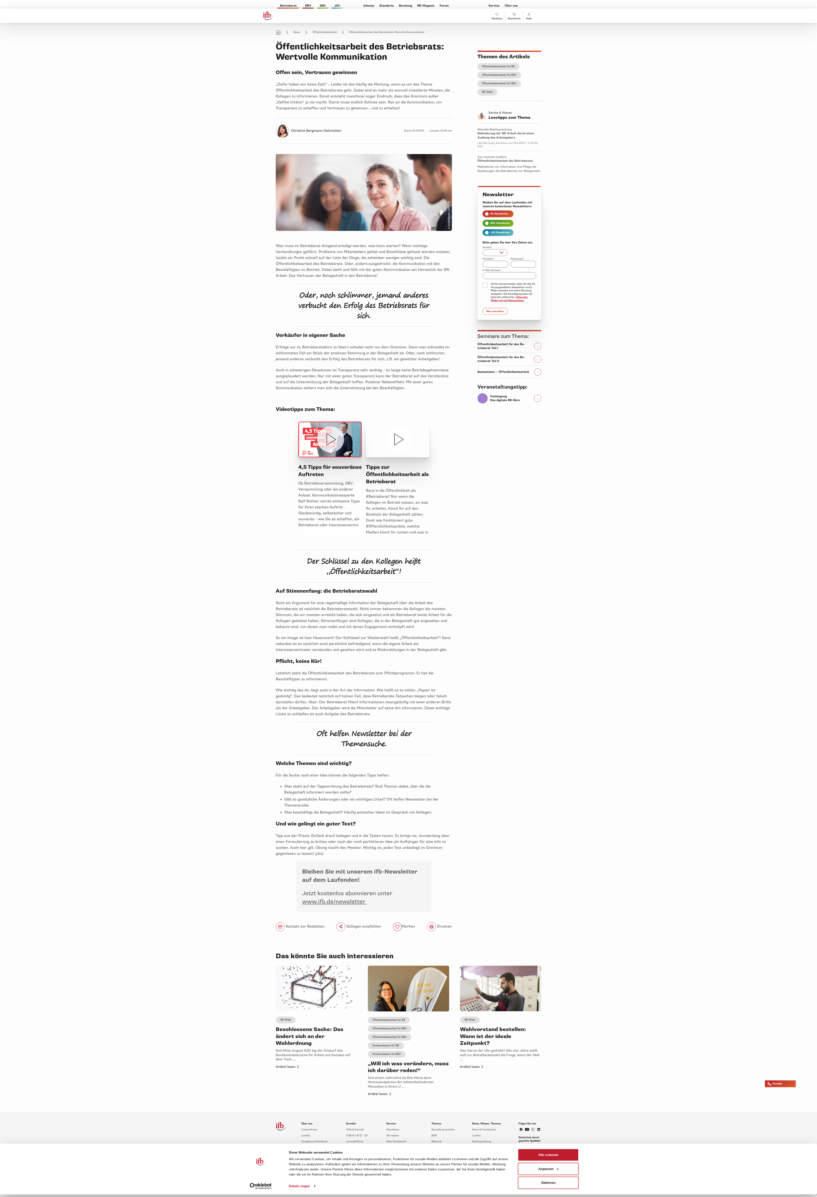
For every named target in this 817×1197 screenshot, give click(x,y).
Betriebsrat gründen (443, 1129)
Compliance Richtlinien (314, 1141)
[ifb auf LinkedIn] (538, 1129)
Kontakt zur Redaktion (304, 926)
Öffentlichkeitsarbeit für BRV (499, 75)
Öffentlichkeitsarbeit (325, 32)
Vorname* (488, 258)
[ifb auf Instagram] (532, 1129)
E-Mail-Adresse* (492, 270)
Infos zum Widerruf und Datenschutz (509, 299)
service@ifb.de (354, 1141)
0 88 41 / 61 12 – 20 (357, 1135)
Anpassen (545, 1168)
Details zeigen (299, 1186)
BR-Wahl (487, 92)
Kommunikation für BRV (387, 1054)
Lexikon (476, 1135)
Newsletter (392, 1129)
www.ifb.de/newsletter (334, 901)
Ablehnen (548, 1182)
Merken (408, 926)
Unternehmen (309, 1129)
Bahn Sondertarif (396, 1141)
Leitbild (305, 1135)
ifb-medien (392, 1135)
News (296, 32)
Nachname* (517, 258)
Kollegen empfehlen (363, 926)
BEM (434, 1135)
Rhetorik (436, 1141)
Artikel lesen (286, 1067)
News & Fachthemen (484, 1129)
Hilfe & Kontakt (355, 1129)
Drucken (444, 926)
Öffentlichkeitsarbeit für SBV (499, 83)
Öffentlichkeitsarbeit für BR (498, 66)
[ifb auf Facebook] (521, 1129)
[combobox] (495, 252)
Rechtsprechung (481, 1141)
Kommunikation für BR (386, 1045)
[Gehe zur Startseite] (268, 16)
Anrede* (487, 247)
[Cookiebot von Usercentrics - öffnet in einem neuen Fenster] (260, 1186)
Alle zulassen (548, 1155)
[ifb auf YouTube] (527, 1129)
